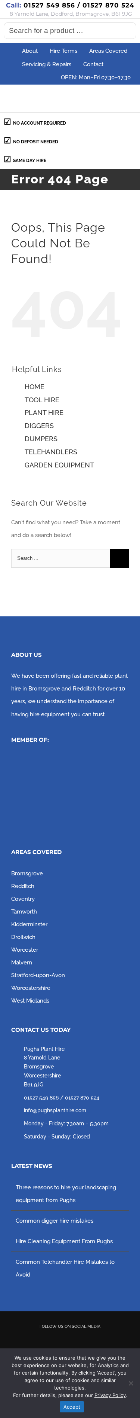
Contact (93, 64)
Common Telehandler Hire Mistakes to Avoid (65, 1268)
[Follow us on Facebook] (38, 1340)
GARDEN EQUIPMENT (59, 465)
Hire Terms (63, 51)
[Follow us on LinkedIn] (102, 1340)
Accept (72, 1407)
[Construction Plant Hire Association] (67, 760)
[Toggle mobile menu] (126, 98)
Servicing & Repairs (46, 64)
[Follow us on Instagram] (81, 1340)
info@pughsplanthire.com (55, 1110)
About (30, 51)
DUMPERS (41, 439)
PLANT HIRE (44, 413)
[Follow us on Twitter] (59, 1340)
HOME (34, 387)
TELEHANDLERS (51, 452)
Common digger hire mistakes (54, 1220)
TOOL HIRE (42, 400)
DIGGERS (39, 426)
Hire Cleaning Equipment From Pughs (64, 1241)
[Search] (128, 31)
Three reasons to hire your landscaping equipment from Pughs (66, 1194)
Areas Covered (108, 51)
